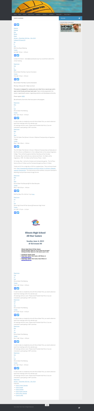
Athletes (51, 14)
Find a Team (67, 14)
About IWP (58, 14)
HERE (23, 96)
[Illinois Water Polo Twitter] (79, 18)
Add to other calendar (21, 393)
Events (24, 14)
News (19, 14)
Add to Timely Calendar (22, 385)
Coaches (38, 14)
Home (15, 14)
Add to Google (19, 387)
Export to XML (19, 395)
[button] (16, 383)
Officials (44, 14)
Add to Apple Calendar (21, 391)
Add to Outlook (19, 389)
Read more (16, 64)
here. (33, 194)
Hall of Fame (31, 14)
